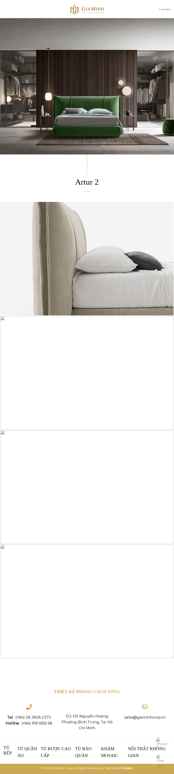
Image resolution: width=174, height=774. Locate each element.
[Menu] (5, 9)
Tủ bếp (7, 750)
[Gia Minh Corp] (87, 9)
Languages (165, 9)
